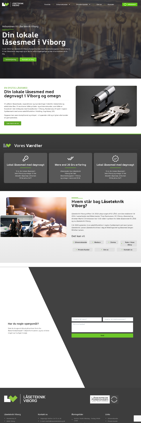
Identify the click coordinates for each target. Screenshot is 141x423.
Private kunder (82, 4)
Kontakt (111, 4)
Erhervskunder (62, 4)
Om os (99, 4)
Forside (47, 4)
